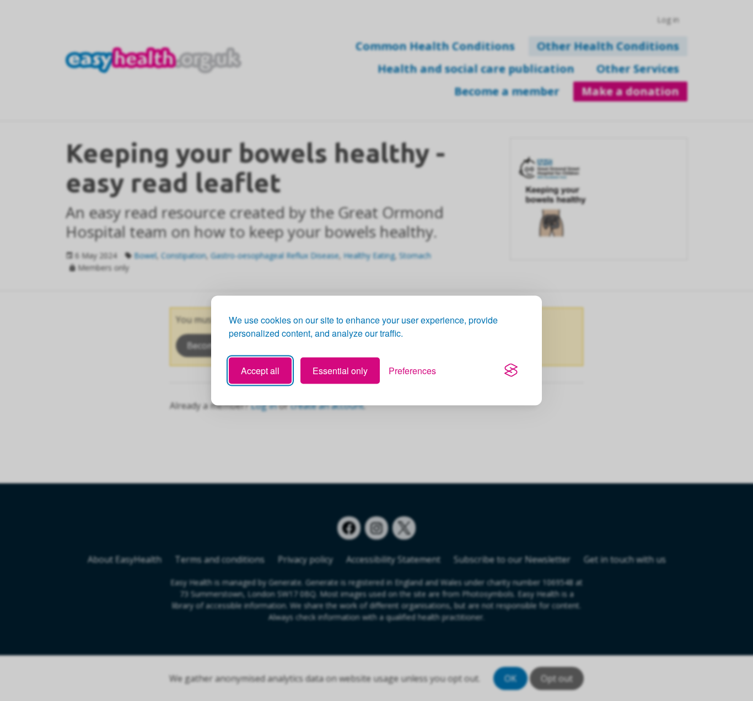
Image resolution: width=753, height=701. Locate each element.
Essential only (340, 370)
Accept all (260, 370)
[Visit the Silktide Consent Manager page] (511, 370)
